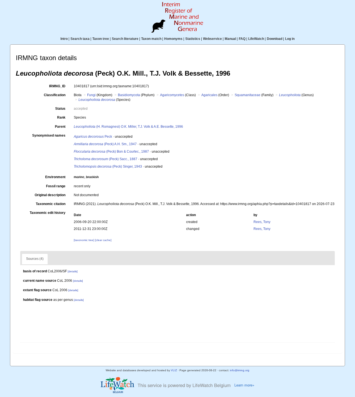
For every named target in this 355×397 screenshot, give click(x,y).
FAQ (242, 39)
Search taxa (80, 39)
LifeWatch (256, 39)
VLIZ (174, 370)
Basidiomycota (129, 95)
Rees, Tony (261, 222)
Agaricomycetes (172, 95)
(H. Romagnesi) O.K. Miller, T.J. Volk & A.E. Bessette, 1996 (128, 127)
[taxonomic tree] (84, 240)
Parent (60, 127)
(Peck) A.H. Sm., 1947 (105, 144)
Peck (93, 137)
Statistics (192, 39)
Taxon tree (100, 39)
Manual (230, 39)
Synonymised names (48, 135)
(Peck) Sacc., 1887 (105, 159)
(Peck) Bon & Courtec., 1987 (111, 151)
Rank (61, 117)
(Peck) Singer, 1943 (108, 166)
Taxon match (151, 39)
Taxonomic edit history (47, 213)
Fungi (91, 95)
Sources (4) (35, 259)
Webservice (212, 39)
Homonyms (173, 39)
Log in (290, 39)
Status (60, 109)
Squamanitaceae (247, 95)
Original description (50, 195)
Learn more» (244, 385)
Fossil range (55, 186)
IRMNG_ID (57, 86)
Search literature (125, 39)
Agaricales (209, 95)
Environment (55, 177)
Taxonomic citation (50, 204)
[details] (73, 271)
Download (274, 39)
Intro (64, 39)
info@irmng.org (239, 370)
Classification (54, 95)
